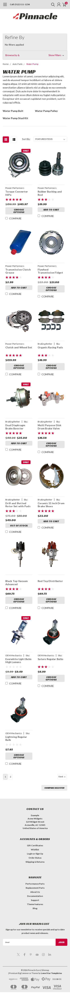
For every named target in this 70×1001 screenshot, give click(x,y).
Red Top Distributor (50, 581)
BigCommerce (24, 973)
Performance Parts (35, 883)
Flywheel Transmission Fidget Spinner (50, 271)
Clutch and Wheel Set (18, 347)
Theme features (35, 904)
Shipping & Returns (35, 861)
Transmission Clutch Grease (18, 271)
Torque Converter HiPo (16, 193)
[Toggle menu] (5, 6)
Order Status (35, 857)
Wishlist (35, 849)
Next (61, 776)
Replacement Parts (35, 887)
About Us (35, 892)
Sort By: (26, 139)
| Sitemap (45, 970)
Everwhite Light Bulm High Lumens (18, 660)
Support (35, 900)
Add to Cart (51, 209)
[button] (35, 55)
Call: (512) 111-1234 (20, 4)
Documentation (35, 896)
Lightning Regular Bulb (16, 738)
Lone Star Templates (51, 973)
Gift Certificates (35, 845)
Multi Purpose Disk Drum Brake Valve (49, 427)
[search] (52, 4)
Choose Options (18, 211)
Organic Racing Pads (50, 347)
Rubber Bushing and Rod (50, 193)
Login (29, 853)
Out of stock (19, 525)
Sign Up (39, 853)
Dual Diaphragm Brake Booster (15, 427)
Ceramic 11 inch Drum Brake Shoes (51, 505)
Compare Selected (54, 787)
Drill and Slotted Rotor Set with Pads (18, 505)
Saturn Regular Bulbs (50, 659)
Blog (35, 908)
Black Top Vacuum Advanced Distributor (16, 582)
